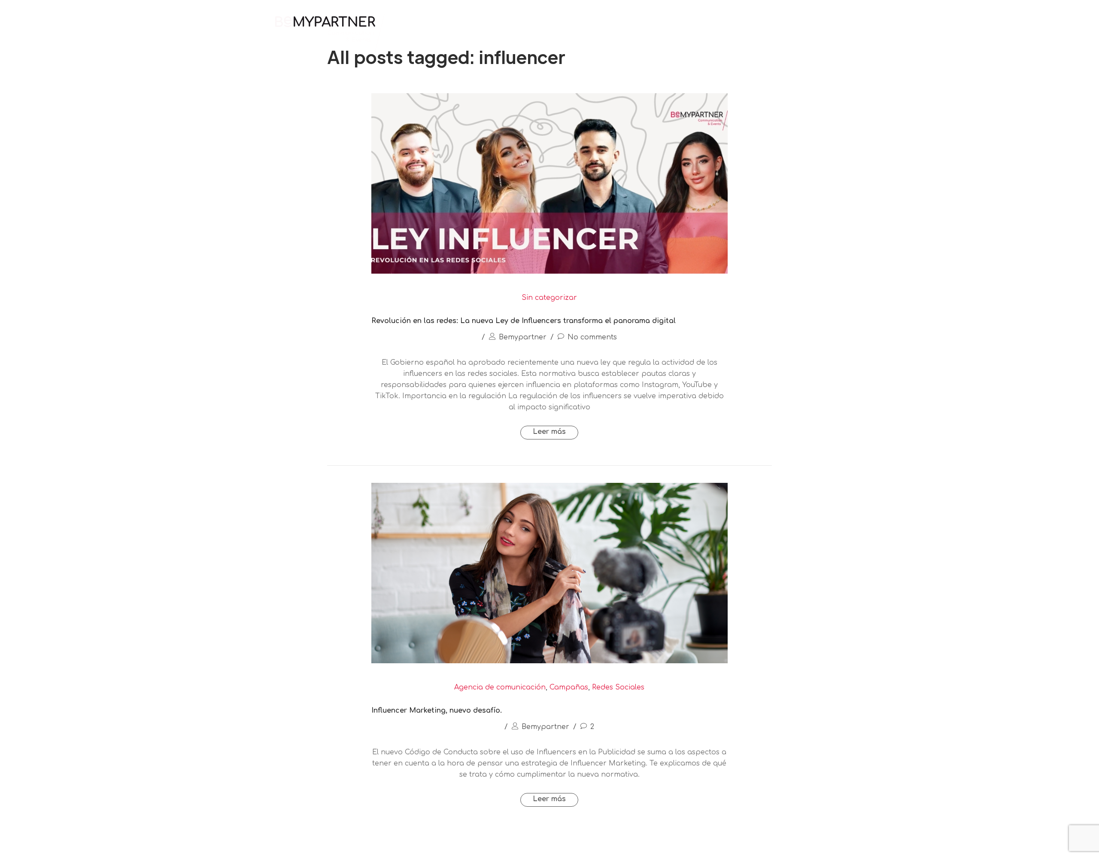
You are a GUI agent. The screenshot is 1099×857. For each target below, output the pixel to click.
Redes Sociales (618, 687)
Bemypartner (522, 337)
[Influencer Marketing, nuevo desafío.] (549, 661)
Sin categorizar (549, 298)
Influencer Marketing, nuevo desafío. (436, 710)
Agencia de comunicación (500, 687)
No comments (592, 337)
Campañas (569, 687)
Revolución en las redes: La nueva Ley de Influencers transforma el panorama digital (523, 321)
